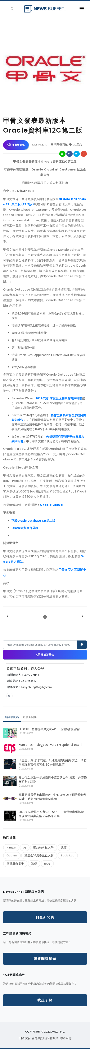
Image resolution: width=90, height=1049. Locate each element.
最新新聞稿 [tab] (30, 717)
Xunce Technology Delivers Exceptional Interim (51, 745)
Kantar (11, 847)
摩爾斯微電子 (15, 863)
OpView (11, 855)
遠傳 (34, 863)
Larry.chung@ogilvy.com (36, 687)
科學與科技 (61, 144)
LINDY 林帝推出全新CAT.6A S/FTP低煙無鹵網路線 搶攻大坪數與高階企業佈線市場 (51, 814)
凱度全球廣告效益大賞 (39, 855)
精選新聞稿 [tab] (12, 717)
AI (24, 847)
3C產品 (77, 144)
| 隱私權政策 (51, 1038)
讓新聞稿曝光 (45, 958)
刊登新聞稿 (45, 917)
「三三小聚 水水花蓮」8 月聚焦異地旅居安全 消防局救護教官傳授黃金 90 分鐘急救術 (52, 762)
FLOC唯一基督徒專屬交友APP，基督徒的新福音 (50, 729)
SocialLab (68, 855)
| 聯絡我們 (65, 1038)
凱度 (64, 847)
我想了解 (45, 1000)
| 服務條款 (37, 1038)
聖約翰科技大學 (43, 847)
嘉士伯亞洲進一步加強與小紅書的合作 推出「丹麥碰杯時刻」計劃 (53, 779)
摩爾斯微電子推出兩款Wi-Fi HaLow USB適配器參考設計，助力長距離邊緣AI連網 (52, 797)
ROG (47, 863)
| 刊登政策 (24, 1038)
